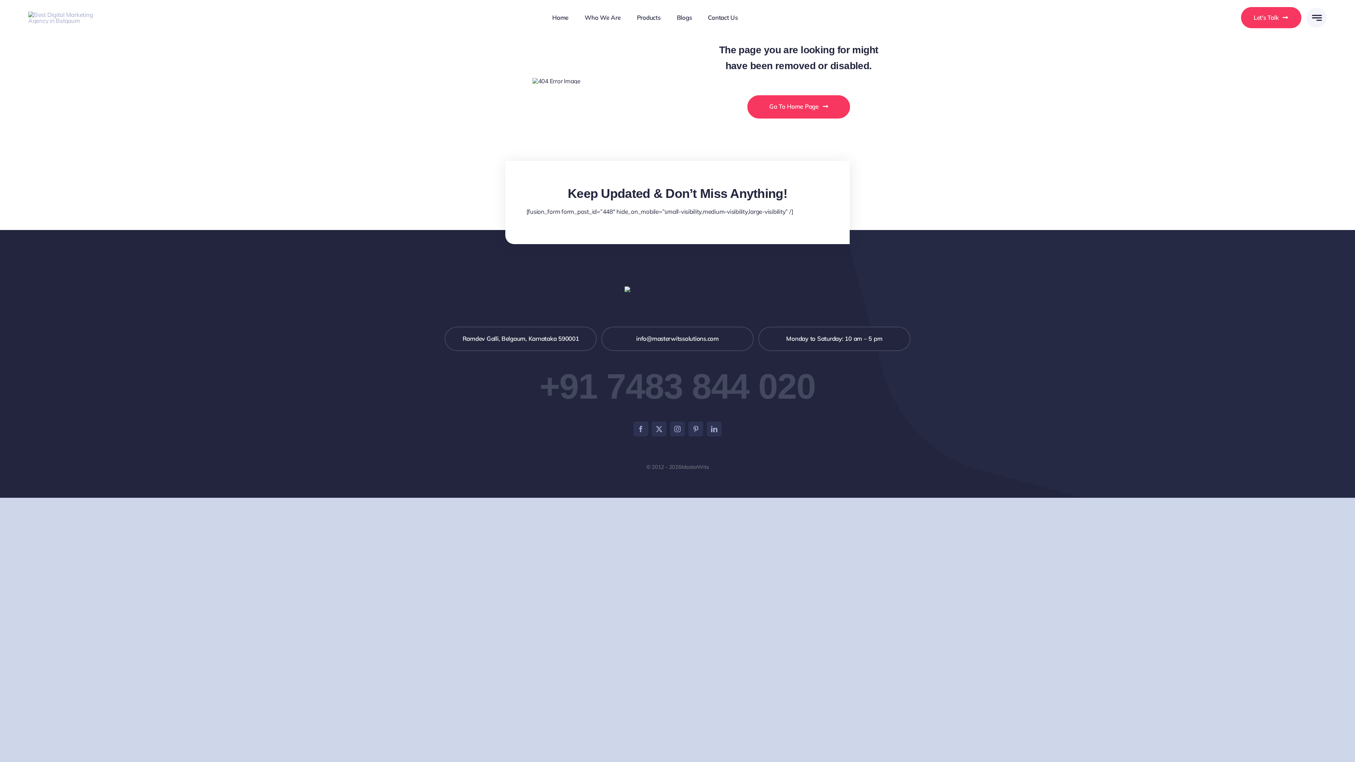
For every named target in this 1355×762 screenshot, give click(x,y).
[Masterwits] (64, 14)
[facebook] (640, 429)
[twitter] (659, 429)
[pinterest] (695, 429)
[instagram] (677, 429)
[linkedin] (714, 429)
